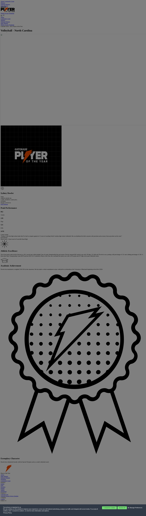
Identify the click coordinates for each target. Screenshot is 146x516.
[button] (135, 507)
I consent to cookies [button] (109, 507)
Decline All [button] (122, 507)
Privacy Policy (7, 513)
